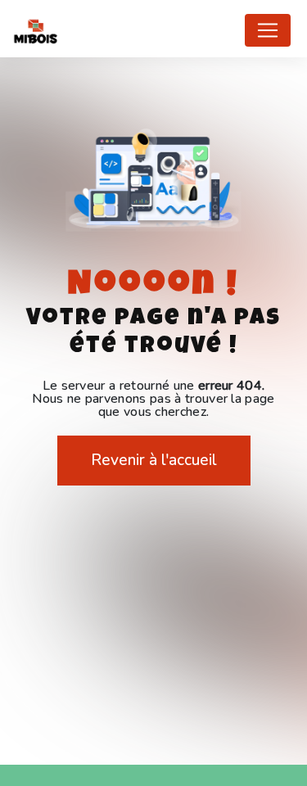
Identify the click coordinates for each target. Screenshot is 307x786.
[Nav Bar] (268, 30)
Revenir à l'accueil (154, 460)
